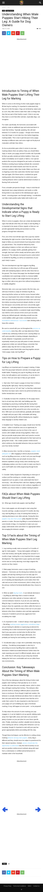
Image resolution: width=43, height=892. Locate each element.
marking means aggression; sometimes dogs (25, 624)
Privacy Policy (7, 886)
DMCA (29, 886)
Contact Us (36, 886)
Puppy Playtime (9, 10)
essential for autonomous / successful (14, 320)
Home (4, 7)
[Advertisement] (21, 62)
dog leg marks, (18, 593)
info (8, 7)
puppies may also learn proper (12, 519)
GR (9, 863)
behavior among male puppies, (18, 738)
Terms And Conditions (19, 886)
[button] (40, 2)
